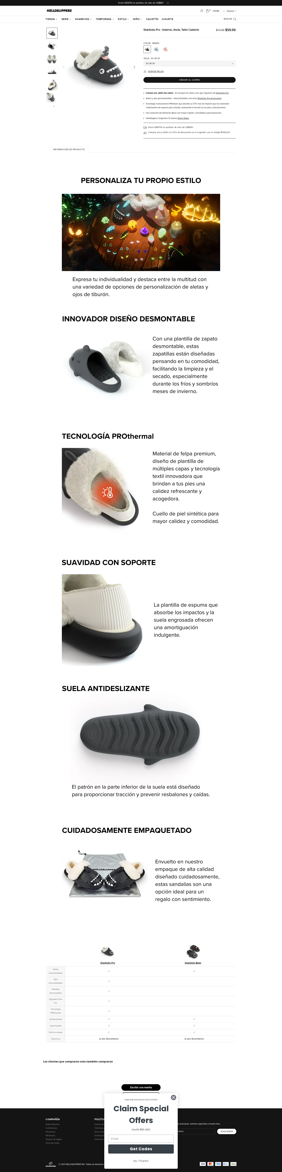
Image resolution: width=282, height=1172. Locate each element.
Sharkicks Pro (222, 93)
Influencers (50, 1132)
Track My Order (52, 1143)
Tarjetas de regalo (54, 1139)
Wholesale (50, 1136)
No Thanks (141, 1161)
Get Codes (141, 1149)
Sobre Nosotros (53, 1124)
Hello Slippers (59, 10)
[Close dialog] (173, 1097)
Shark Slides (183, 118)
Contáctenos (51, 1128)
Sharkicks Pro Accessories (209, 98)
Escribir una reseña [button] (141, 1087)
